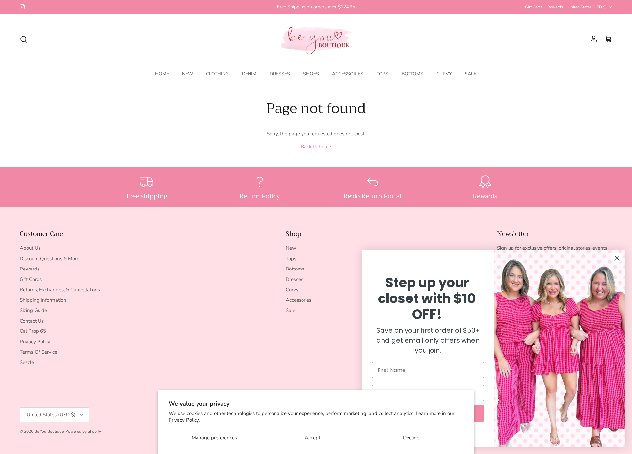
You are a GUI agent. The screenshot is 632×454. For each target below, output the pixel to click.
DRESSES (280, 74)
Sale (290, 310)
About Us (30, 248)
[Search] (24, 39)
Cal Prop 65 (33, 331)
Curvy (292, 289)
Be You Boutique (49, 431)
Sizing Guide (33, 310)
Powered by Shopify (83, 431)
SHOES (311, 74)
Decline (411, 437)
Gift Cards (534, 7)
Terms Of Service (38, 352)
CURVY (444, 74)
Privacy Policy (35, 341)
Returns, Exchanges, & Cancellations (60, 289)
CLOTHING (217, 74)
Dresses (294, 279)
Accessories (298, 300)
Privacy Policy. (184, 420)
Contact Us (32, 321)
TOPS (382, 74)
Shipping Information (43, 300)
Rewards (555, 7)
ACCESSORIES (347, 74)
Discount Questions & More (49, 258)
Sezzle (27, 362)
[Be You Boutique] (316, 39)
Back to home (316, 146)
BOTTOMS (412, 74)
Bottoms (295, 269)
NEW (187, 74)
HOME (162, 74)
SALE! (471, 74)
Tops (291, 258)
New (291, 248)
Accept (312, 437)
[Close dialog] (617, 258)
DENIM (249, 74)
